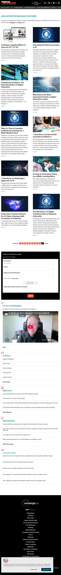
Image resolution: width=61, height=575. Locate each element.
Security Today (30, 542)
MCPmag (30, 527)
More (4, 347)
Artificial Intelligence (8, 359)
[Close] (51, 558)
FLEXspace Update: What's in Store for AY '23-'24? (13, 46)
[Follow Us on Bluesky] (49, 3)
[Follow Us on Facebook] (51, 3)
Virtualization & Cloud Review (30, 556)
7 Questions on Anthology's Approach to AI (13, 179)
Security (53, 7)
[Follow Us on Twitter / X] (47, 3)
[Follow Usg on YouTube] (54, 3)
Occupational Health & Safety (30, 532)
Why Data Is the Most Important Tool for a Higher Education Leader (45, 96)
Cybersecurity (6, 363)
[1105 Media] (30, 509)
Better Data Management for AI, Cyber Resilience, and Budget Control (22, 439)
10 (42, 243)
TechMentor (30, 547)
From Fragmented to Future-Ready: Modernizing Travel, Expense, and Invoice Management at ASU (30, 403)
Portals (7, 355)
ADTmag (30, 515)
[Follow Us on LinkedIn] (45, 3)
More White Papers (8, 444)
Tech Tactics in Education (30, 549)
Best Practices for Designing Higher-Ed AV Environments (18, 468)
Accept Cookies (46, 569)
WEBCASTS (7, 390)
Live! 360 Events (30, 525)
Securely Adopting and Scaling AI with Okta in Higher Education (20, 394)
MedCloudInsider (30, 530)
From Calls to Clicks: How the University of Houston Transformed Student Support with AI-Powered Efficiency (30, 429)
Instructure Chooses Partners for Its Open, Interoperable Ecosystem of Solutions (13, 216)
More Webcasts (7, 412)
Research (12, 22)
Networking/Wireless (30, 7)
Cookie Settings (33, 569)
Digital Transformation (43, 7)
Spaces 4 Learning (30, 544)
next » (47, 243)
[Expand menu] (59, 3)
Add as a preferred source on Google (37, 3)
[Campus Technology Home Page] (8, 2)
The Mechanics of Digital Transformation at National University (44, 213)
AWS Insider (30, 518)
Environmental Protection (30, 523)
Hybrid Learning (18, 7)
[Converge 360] (30, 503)
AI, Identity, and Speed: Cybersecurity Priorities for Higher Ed (19, 309)
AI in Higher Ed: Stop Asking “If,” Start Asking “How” (17, 435)
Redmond (30, 537)
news (19, 22)
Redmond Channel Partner (30, 539)
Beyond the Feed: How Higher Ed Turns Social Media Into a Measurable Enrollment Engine (28, 456)
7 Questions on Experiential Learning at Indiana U (45, 135)
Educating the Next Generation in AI (46, 46)
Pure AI (30, 535)
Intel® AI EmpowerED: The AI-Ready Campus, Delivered (18, 462)
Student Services (7, 377)
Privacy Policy (15, 278)
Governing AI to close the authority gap (14, 398)
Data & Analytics (7, 368)
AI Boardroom (30, 513)
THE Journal (30, 554)
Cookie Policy (47, 565)
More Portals (6, 382)
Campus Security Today (30, 520)
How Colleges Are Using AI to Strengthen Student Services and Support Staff (24, 480)
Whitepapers (9, 420)
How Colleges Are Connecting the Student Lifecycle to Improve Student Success (25, 474)
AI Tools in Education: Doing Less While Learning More (45, 175)
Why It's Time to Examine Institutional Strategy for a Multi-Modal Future (12, 130)
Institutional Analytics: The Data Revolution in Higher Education (12, 84)
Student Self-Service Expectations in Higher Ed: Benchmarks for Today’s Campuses (25, 424)
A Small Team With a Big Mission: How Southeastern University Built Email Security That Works (29, 407)
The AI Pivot (30, 551)
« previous (15, 243)
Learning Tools (7, 372)
